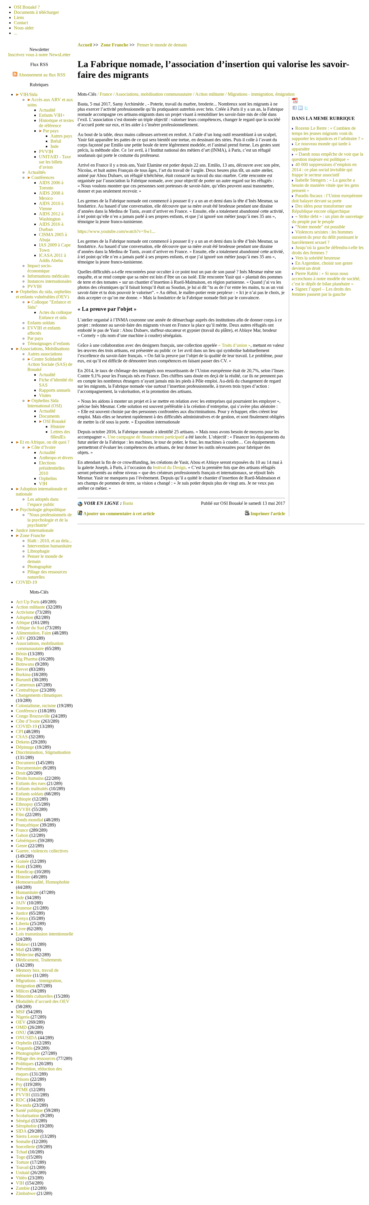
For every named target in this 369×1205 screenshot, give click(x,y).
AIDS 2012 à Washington (51, 216)
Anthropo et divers (56, 457)
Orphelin (24, 1042)
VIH (43, 483)
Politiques (25, 1063)
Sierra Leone (27, 1136)
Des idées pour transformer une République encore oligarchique (322, 209)
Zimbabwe (25, 1193)
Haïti (20, 866)
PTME (22, 1089)
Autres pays (61, 135)
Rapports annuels (54, 390)
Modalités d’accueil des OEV (42, 1001)
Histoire (57, 426)
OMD (21, 1027)
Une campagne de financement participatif (146, 436)
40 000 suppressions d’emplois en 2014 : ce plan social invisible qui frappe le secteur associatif (324, 169)
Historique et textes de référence (56, 123)
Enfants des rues (31, 783)
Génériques (26, 840)
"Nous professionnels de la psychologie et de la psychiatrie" (49, 520)
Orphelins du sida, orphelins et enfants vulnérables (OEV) (43, 294)
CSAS (22, 736)
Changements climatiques (39, 695)
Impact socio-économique (39, 268)
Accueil (85, 44)
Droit (20, 773)
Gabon (22, 835)
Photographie (39, 566)
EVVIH (23, 809)
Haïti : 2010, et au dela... (49, 540)
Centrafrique (27, 690)
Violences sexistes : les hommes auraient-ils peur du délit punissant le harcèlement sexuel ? (325, 237)
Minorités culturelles (34, 996)
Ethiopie (23, 799)
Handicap (24, 871)
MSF (20, 1011)
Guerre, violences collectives (42, 850)
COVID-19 (26, 582)
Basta (128, 503)
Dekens (23, 741)
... (15, 33)
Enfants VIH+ (52, 115)
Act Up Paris (27, 601)
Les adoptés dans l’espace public (43, 502)
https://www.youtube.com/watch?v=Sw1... (116, 231)
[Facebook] (294, 108)
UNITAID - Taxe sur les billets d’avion (55, 162)
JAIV (21, 902)
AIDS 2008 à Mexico (51, 196)
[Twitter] (306, 108)
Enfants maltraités (32, 788)
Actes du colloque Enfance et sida (55, 315)
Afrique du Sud (30, 627)
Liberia (22, 923)
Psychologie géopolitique (43, 509)
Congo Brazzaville (33, 715)
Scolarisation (27, 1115)
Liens (19, 17)
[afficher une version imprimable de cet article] (247, 513)
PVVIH (46, 151)
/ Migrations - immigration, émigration (259, 94)
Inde (54, 146)
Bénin (21, 653)
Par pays (50, 130)
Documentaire (29, 767)
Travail (22, 1167)
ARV (21, 638)
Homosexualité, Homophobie (42, 882)
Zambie (23, 1188)
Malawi (23, 944)
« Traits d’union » (234, 345)
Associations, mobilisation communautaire (39, 646)
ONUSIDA (26, 1037)
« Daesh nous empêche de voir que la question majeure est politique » (327, 157)
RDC (21, 1099)
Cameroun (25, 684)
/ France (104, 94)
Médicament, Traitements (39, 959)
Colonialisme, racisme (36, 705)
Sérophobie (26, 1125)
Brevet (22, 669)
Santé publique (29, 1110)
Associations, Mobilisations (44, 348)
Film (20, 814)
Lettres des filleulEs (60, 434)
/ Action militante (208, 94)
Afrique (23, 622)
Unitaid (22, 1172)
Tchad (21, 1151)
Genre (21, 845)
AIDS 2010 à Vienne (51, 206)
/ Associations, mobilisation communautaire (152, 94)
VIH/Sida (28, 94)
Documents (49, 416)
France (22, 830)
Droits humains (30, 778)
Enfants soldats (41, 322)
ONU (21, 1032)
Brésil (55, 141)
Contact (21, 22)
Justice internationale (35, 530)
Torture (22, 1162)
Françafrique (27, 824)
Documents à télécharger (36, 12)
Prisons (22, 1079)
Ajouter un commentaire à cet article (119, 513)
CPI (19, 731)
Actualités (36, 172)
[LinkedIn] (300, 108)
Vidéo (21, 1177)
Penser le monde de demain (162, 44)
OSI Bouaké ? (27, 7)
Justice (22, 913)
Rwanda (23, 1105)
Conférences (42, 177)
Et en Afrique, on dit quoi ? (44, 442)
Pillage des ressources (35, 1058)
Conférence (26, 710)
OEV (21, 1022)
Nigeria (22, 1016)
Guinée (22, 861)
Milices (22, 991)
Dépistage (25, 747)
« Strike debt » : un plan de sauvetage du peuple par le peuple (327, 219)
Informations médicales (48, 276)
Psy (19, 1084)
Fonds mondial (29, 819)
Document (25, 762)
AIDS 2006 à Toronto (51, 185)
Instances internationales (49, 281)
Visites (45, 395)
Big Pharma (26, 658)
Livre (21, 928)
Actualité (47, 110)
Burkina (23, 674)
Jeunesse (24, 907)
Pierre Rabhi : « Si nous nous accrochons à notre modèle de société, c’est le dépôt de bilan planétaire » (326, 278)
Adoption (24, 617)
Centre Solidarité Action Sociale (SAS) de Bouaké (49, 364)
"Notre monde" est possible (320, 226)
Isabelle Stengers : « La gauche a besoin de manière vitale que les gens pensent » (325, 185)
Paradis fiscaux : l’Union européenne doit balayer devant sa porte (327, 198)
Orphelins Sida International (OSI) (44, 403)
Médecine (25, 954)
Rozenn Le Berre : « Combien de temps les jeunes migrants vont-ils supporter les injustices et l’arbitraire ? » (328, 133)
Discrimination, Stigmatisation (43, 752)
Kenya (22, 918)
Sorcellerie (25, 1146)
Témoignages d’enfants (48, 343)
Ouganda (24, 1048)
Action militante (30, 607)
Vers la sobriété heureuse (317, 257)
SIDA (21, 1131)
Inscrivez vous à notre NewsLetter (39, 54)
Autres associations (44, 353)
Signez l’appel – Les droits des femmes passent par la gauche (321, 292)
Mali (20, 949)
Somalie (23, 1141)
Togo (20, 1157)
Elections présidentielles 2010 (52, 468)
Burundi (23, 679)
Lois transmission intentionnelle (44, 933)
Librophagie (38, 551)
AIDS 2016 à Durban (51, 227)
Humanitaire (27, 892)
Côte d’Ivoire (43, 447)
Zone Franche (32, 535)
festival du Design (169, 467)
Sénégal (23, 1120)
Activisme (25, 612)
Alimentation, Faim (33, 632)
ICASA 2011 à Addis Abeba (52, 258)
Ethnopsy (24, 804)
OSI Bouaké (54, 421)
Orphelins (48, 478)
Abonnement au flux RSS (41, 74)
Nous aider (24, 27)
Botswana (25, 664)
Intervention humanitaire (49, 545)
